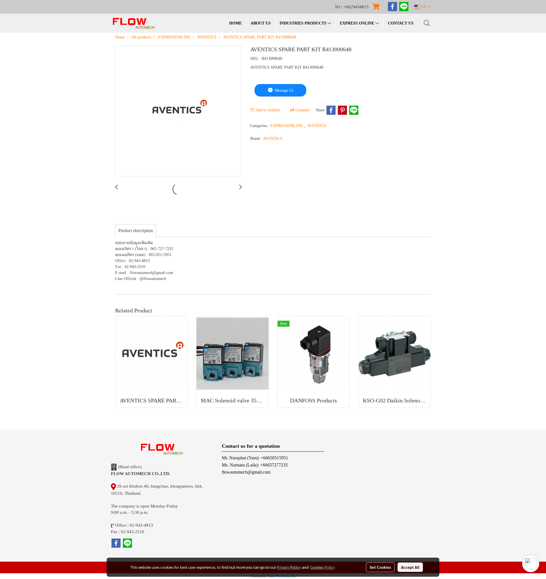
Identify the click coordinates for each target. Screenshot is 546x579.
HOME (235, 23)
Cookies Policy (322, 567)
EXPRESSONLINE (287, 126)
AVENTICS (316, 126)
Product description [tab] (135, 230)
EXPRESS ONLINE (357, 23)
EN (423, 7)
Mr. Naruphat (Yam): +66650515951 (255, 457)
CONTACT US (400, 23)
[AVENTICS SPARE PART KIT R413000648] (178, 111)
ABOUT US (261, 23)
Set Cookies (380, 567)
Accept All (410, 567)
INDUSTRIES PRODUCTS (304, 23)
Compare (302, 110)
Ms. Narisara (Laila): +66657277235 (255, 465)
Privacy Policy (288, 567)
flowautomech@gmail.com (246, 472)
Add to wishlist (267, 110)
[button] (427, 23)
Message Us (283, 90)
